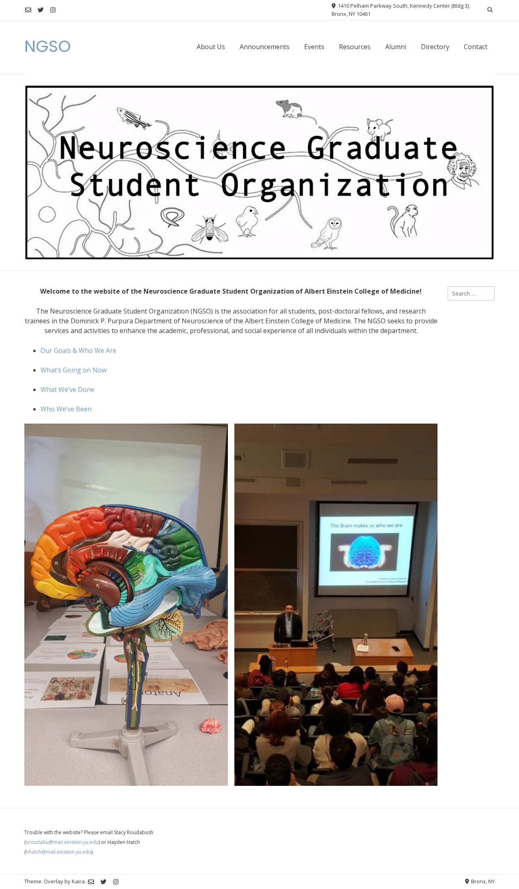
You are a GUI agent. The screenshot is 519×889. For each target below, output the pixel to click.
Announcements (265, 46)
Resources (355, 46)
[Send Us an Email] (28, 9)
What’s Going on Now (74, 370)
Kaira (78, 881)
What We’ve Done (67, 389)
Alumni (395, 46)
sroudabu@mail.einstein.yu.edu (62, 842)
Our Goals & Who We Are (78, 350)
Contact (475, 46)
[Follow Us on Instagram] (52, 9)
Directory (435, 46)
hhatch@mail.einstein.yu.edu (58, 851)
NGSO (47, 46)
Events (314, 46)
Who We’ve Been (66, 408)
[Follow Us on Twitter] (41, 9)
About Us (211, 46)
